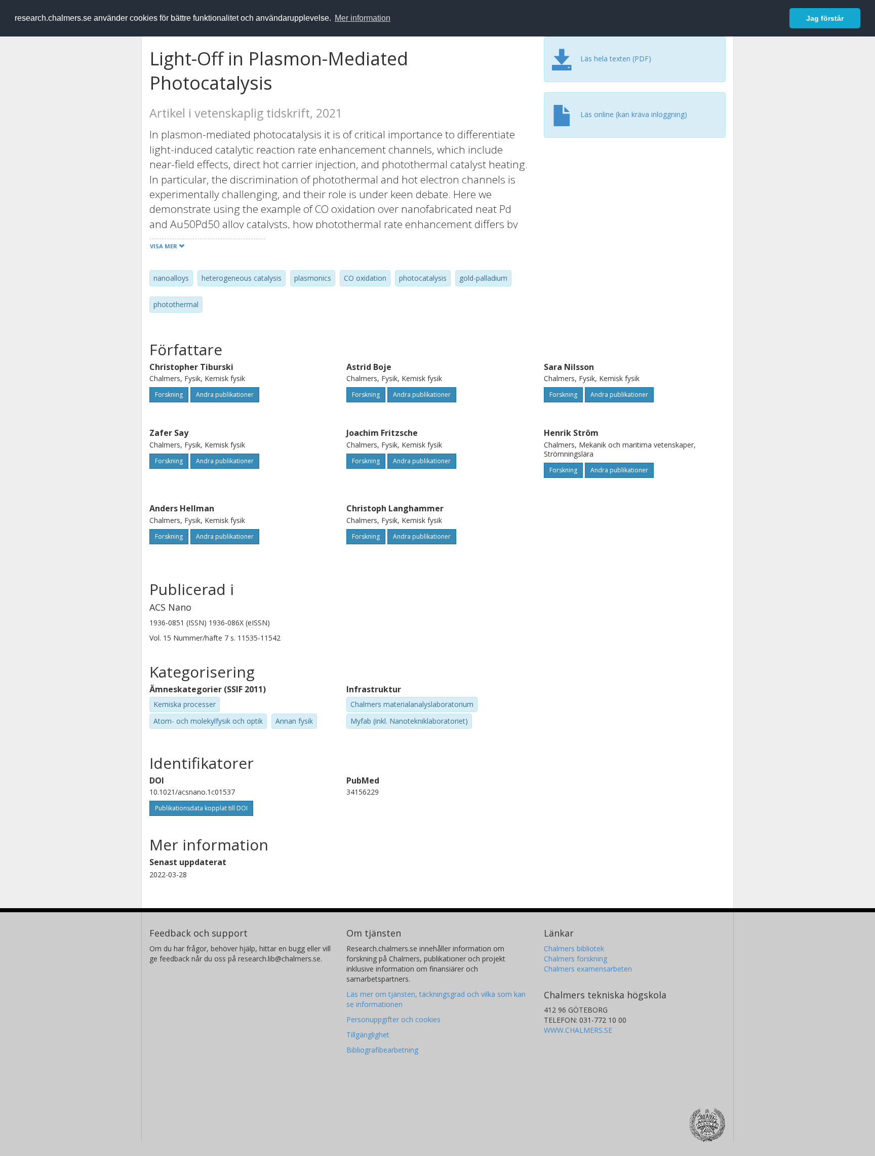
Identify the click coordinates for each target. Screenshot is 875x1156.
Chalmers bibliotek (574, 948)
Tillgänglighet (367, 1034)
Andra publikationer (225, 394)
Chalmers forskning (575, 958)
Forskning (169, 394)
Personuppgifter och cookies (393, 1019)
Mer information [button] (362, 18)
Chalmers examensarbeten (588, 969)
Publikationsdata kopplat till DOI (201, 808)
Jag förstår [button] (825, 18)
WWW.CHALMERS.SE (578, 1030)
